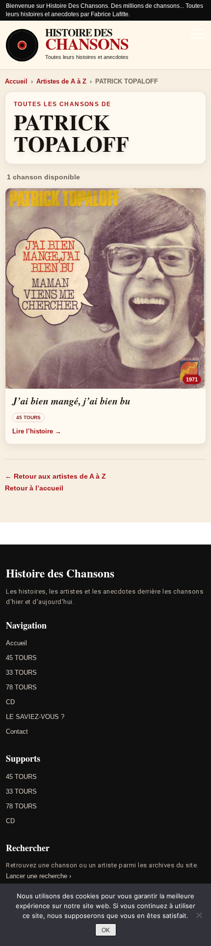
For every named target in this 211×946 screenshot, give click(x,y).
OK (106, 930)
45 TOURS (21, 657)
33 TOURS (21, 672)
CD (10, 702)
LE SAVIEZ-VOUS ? (35, 716)
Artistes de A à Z (61, 81)
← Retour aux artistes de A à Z (55, 476)
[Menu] (197, 35)
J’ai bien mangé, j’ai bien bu (71, 400)
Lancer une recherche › (38, 876)
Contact (17, 731)
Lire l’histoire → (36, 431)
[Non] (199, 915)
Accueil (16, 81)
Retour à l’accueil (34, 488)
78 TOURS (21, 687)
